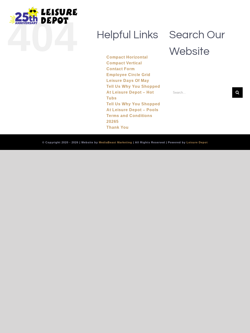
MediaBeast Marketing (115, 142)
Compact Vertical (124, 63)
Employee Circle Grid (128, 75)
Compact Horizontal (127, 57)
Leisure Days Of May (127, 80)
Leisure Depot (197, 142)
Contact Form (120, 69)
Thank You (117, 127)
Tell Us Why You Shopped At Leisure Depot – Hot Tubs (133, 92)
